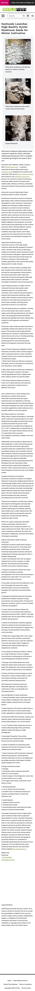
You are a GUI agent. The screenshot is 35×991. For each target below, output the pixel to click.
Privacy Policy (26, 988)
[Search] (24, 16)
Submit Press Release (10, 984)
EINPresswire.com (12, 167)
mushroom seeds (6, 172)
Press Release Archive (20, 980)
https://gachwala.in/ (19, 849)
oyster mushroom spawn (25, 174)
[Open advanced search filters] (28, 16)
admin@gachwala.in (8, 860)
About (9, 980)
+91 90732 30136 (6, 857)
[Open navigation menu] (3, 15)
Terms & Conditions (25, 984)
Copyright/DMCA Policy (12, 988)
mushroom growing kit (22, 176)
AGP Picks (4, 2)
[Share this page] (32, 15)
